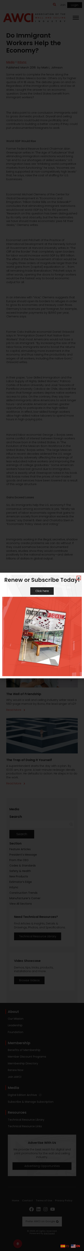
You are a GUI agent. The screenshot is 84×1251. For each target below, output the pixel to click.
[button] (78, 578)
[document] (42, 625)
